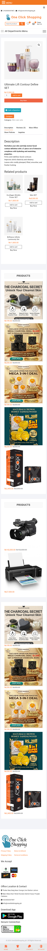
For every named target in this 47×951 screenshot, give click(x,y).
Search (22, 23)
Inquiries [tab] (21, 132)
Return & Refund (20, 851)
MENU (9, 2)
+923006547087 (8, 900)
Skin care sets (17, 120)
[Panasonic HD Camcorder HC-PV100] (23, 529)
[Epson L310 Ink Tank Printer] (23, 571)
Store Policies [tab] (9, 132)
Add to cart (17, 95)
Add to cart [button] (13, 205)
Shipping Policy (6, 855)
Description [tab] (8, 128)
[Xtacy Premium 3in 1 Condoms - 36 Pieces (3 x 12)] (23, 468)
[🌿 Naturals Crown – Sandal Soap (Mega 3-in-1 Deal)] (23, 384)
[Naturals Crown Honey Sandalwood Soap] (23, 426)
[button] (39, 45)
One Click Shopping (26, 17)
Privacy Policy (6, 851)
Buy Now (23, 100)
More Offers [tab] (33, 128)
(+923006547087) (8, 11)
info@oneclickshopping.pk (26, 11)
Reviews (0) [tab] (21, 128)
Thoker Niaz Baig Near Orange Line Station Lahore (20, 890)
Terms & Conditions (21, 855)
